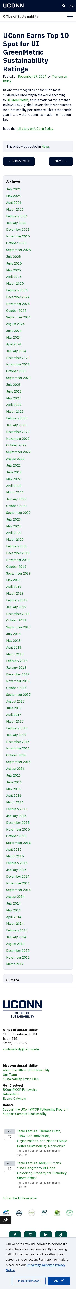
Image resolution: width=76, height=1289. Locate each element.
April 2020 (13, 533)
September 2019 (18, 573)
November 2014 (18, 883)
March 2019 (15, 593)
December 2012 (18, 951)
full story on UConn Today (34, 129)
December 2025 (18, 229)
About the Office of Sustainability (26, 1070)
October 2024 (16, 310)
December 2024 (18, 297)
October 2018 (16, 620)
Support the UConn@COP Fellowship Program (35, 1109)
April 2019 (13, 587)
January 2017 (16, 735)
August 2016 (15, 769)
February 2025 (17, 290)
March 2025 (15, 283)
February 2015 (17, 863)
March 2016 (15, 802)
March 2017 (15, 721)
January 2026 (16, 223)
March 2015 (15, 856)
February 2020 (17, 546)
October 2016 (16, 755)
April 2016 (13, 795)
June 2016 (14, 782)
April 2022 (13, 486)
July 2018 (13, 634)
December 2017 (18, 674)
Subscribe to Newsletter (20, 1198)
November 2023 (18, 364)
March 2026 (15, 209)
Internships (11, 1094)
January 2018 (16, 667)
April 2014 (13, 917)
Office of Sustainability (20, 17)
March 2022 (15, 492)
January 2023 (16, 425)
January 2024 (16, 351)
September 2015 (18, 843)
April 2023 (13, 405)
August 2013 (15, 944)
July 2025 (13, 257)
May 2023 (13, 398)
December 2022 (18, 432)
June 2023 (14, 391)
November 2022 (18, 438)
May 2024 (13, 337)
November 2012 (18, 957)
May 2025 (13, 270)
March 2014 (15, 923)
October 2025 (16, 243)
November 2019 (18, 560)
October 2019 (16, 567)
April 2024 (13, 344)
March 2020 (15, 539)
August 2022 (15, 459)
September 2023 (18, 378)
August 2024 (15, 324)
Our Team (10, 1074)
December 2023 (18, 358)
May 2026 (13, 196)
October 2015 (16, 836)
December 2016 (18, 742)
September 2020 (18, 513)
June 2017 (14, 708)
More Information (28, 1281)
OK (56, 1280)
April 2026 (13, 203)
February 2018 (17, 661)
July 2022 (13, 465)
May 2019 (13, 580)
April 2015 (13, 849)
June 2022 (14, 472)
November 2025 (18, 236)
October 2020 (16, 506)
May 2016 (13, 789)
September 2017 (18, 695)
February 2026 (17, 216)
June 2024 (14, 331)
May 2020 (13, 526)
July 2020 (13, 519)
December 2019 (18, 553)
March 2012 (15, 964)
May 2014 (13, 910)
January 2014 (16, 937)
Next (61, 161)
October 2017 (16, 688)
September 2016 (18, 762)
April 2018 (13, 647)
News (45, 146)
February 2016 (17, 809)
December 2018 (18, 614)
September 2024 (18, 317)
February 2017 (17, 728)
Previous (18, 161)
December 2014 (18, 876)
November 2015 (18, 829)
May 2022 (13, 479)
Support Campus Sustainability (25, 1114)
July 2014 (13, 903)
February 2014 (17, 930)
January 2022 (16, 499)
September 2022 (18, 452)
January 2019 (16, 607)
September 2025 (18, 250)
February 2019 (17, 600)
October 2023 (16, 371)
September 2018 (18, 627)
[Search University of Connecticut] (64, 6)
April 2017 (13, 715)
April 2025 (13, 277)
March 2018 (15, 654)
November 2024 (18, 304)
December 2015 (18, 823)
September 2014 (18, 890)
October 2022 (16, 445)
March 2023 (15, 411)
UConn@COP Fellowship (20, 1090)
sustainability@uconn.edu (21, 1049)
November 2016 (18, 748)
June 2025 (14, 263)
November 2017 (18, 681)
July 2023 (13, 385)
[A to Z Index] (71, 6)
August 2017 (15, 701)
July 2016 (13, 775)
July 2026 (13, 189)
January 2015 (16, 870)
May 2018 (13, 641)
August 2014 (15, 897)
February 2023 (17, 418)
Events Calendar (14, 1098)
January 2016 (16, 816)
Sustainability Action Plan (21, 1079)
